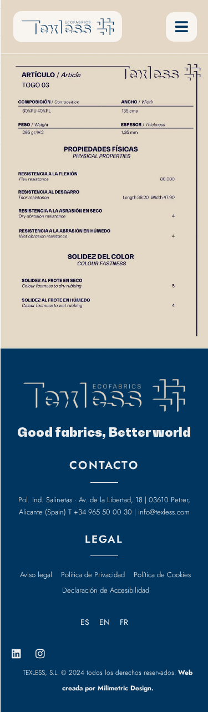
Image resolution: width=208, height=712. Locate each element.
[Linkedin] (16, 653)
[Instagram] (39, 653)
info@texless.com (164, 512)
